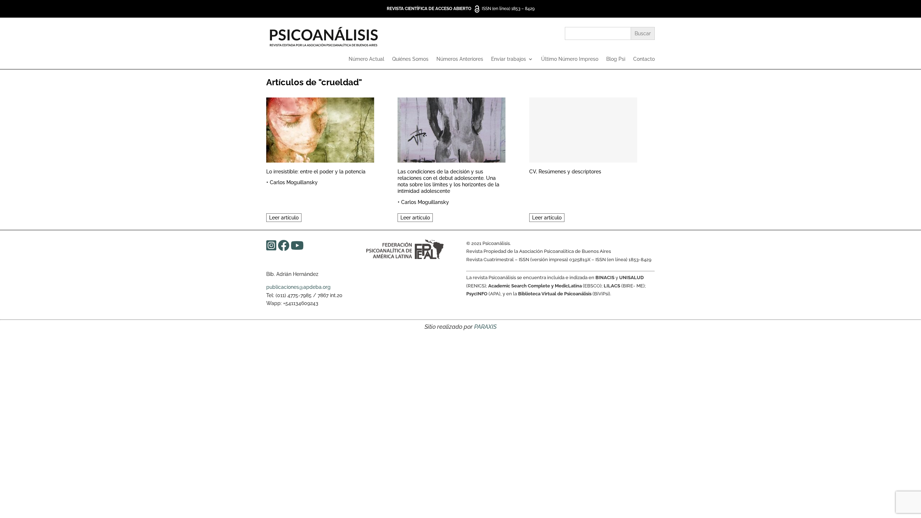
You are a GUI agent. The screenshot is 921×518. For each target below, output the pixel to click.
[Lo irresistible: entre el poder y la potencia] (320, 128)
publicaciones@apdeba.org (298, 287)
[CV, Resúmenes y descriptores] (583, 128)
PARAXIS (485, 326)
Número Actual (366, 59)
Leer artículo (284, 218)
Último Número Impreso (569, 59)
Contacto (644, 59)
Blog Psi (615, 59)
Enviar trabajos (508, 59)
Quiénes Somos (410, 59)
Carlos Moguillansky (294, 182)
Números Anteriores (459, 59)
